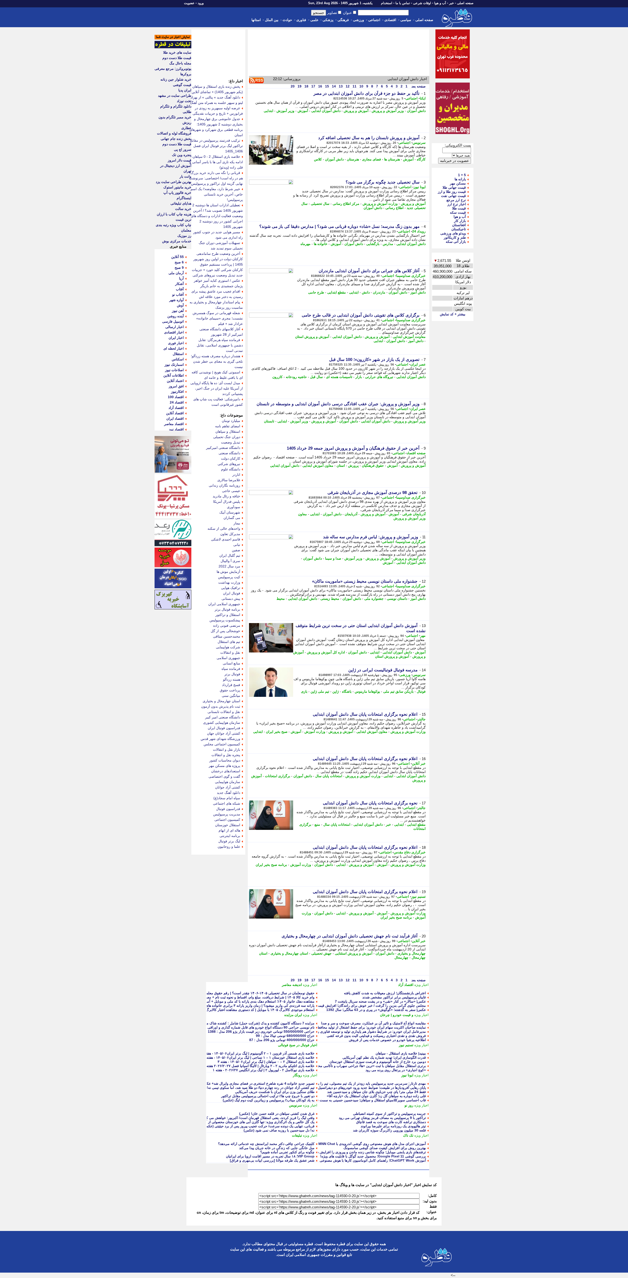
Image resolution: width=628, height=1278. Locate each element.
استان (341, 465)
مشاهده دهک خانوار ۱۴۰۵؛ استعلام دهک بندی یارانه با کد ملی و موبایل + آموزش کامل (252, 1001)
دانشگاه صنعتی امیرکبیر (223, 448)
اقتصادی (390, 20)
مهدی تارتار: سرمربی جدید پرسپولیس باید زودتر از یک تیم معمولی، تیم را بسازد (368, 1083)
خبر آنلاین (419, 763)
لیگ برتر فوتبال (229, 841)
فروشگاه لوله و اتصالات (174, 133)
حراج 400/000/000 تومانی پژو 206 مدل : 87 (281, 1040)
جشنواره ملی (374, 599)
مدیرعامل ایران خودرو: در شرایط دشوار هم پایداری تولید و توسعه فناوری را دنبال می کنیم (361, 1031)
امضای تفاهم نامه (227, 426)
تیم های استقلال (229, 642)
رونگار (297, 1075)
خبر (451, 3)
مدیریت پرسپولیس (226, 814)
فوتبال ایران (231, 593)
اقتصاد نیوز (176, 429)
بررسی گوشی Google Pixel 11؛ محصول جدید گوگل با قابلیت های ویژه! (373, 1156)
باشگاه (347, 691)
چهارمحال (401, 957)
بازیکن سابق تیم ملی (398, 691)
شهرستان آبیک (229, 512)
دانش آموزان (416, 111)
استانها (256, 20)
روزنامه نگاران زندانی (224, 485)
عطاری (186, 128)
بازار (358, 377)
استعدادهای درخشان (225, 771)
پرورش (353, 465)
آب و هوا (440, 3)
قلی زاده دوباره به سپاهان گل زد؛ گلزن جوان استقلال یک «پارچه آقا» (376, 1096)
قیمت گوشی (182, 85)
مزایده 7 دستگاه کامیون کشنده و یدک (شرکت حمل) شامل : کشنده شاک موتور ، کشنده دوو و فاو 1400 (239, 1023)
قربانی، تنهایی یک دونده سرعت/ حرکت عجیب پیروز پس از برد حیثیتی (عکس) (258, 1126)
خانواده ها (320, 244)
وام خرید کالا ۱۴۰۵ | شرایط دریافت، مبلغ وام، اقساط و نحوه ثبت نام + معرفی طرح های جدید (246, 997)
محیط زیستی (329, 599)
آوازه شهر (176, 300)
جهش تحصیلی (321, 953)
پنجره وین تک (181, 155)
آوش (180, 305)
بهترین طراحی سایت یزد (173, 182)
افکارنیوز (177, 391)
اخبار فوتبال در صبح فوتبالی (297, 1045)
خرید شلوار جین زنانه (175, 79)
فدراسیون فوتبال (228, 809)
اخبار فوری (176, 343)
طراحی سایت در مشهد (174, 96)
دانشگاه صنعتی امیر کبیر (222, 717)
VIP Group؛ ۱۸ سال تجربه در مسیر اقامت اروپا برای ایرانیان (270, 1156)
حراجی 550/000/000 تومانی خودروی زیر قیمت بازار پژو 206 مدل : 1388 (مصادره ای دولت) (247, 1031)
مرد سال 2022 (229, 566)
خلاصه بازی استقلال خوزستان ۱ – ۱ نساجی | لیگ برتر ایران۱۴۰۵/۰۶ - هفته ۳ (259, 1057)
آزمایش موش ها (228, 572)
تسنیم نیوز (418, 896)
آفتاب (180, 289)
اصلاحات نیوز (174, 370)
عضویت (189, 3)
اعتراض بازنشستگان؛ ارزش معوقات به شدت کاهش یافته (385, 993)
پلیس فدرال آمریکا (226, 502)
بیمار (237, 523)
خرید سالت (183, 209)
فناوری (301, 20)
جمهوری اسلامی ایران (224, 604)
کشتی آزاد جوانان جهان (223, 733)
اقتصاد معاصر (174, 424)
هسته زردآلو (231, 679)
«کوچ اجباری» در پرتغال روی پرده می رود (396, 1070)
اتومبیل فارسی (173, 321)
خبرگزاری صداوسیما (411, 276)
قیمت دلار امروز (179, 160)
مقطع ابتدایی (336, 292)
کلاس (318, 159)
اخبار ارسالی (174, 327)
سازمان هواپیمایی (227, 782)
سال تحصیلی (320, 204)
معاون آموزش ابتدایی (317, 465)
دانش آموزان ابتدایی (325, 111)
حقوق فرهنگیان (373, 465)
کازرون (277, 377)
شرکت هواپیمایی (228, 647)
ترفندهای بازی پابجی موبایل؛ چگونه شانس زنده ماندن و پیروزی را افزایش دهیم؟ (368, 1152)
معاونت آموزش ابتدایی (409, 337)
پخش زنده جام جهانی (176, 139)
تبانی (236, 545)
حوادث (287, 20)
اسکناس (178, 359)
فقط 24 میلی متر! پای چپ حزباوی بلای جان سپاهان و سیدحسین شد (376, 1092)
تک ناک (408, 1135)
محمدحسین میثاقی (226, 636)
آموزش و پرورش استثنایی (353, 953)
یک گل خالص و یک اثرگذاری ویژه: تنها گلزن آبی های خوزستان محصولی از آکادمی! (255, 1122)
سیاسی (405, 20)
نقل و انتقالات (230, 652)
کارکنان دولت (230, 458)
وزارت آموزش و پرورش (380, 204)
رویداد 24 (419, 231)
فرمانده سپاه (231, 669)
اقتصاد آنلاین (175, 413)
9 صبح (179, 268)
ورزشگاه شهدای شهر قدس (220, 739)
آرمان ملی (176, 273)
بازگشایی (372, 244)
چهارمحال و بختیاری (411, 953)
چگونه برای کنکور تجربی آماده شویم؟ (287, 1152)
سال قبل (316, 377)
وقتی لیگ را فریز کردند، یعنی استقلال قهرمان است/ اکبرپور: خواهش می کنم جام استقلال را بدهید (243, 1118)
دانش (366, 292)
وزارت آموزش (314, 732)
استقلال (178, 354)
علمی (314, 20)
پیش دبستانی (231, 599)
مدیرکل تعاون (230, 534)
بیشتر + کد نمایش (452, 314)
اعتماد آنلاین (175, 381)
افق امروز (176, 386)
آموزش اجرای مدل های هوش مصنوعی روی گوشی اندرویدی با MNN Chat (372, 1144)
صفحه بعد (418, 86)
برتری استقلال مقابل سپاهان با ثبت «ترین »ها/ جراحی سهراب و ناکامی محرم (370, 1066)
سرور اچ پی (182, 149)
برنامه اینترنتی (230, 836)
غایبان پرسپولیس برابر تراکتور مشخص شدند (394, 997)
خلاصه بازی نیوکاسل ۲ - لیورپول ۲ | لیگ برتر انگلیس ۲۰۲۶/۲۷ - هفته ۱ (263, 1070)
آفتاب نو (178, 294)
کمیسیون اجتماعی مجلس (222, 744)
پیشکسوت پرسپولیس (224, 620)
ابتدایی (268, 111)
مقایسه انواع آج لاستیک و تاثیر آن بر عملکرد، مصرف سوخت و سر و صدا (373, 1023)
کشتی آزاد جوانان (227, 787)
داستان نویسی (397, 599)
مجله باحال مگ (180, 63)
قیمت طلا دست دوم (176, 58)
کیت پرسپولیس (229, 577)
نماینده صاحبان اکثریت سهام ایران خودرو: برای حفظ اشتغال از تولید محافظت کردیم (365, 1027)
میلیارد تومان (231, 421)
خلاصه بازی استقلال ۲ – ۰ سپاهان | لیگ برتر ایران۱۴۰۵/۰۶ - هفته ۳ (266, 1062)
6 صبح (179, 262)
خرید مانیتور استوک (177, 187)
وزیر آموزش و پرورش (388, 111)
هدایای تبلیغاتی (180, 203)
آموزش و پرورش (356, 111)
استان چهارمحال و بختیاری (289, 953)
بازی (304, 691)
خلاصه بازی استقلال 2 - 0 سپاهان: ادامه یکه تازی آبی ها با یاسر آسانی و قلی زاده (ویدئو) (216, 162)
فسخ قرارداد (231, 685)
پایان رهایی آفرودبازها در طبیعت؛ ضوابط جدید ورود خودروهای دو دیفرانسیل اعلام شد (365, 1088)
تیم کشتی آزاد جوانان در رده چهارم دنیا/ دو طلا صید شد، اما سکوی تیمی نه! (260, 1088)
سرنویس (419, 143)
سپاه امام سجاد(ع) (226, 798)
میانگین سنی (231, 696)
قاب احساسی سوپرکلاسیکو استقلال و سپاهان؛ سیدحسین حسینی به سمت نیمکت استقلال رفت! (357, 1100)
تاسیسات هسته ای (339, 377)
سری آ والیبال (230, 561)
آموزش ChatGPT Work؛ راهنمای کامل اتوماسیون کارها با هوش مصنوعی (373, 1160)
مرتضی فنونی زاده (226, 625)
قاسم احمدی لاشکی (225, 539)
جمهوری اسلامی (228, 658)
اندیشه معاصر (292, 985)
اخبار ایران (176, 338)
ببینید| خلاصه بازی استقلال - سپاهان (401, 1053)
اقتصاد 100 (176, 397)
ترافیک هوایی (230, 588)
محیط (280, 599)
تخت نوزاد (184, 101)
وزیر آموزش (285, 111)
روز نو (409, 1105)
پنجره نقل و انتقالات (225, 755)
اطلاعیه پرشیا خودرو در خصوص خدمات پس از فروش (387, 1040)
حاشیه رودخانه (296, 377)
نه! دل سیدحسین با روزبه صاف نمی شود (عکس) (279, 1130)
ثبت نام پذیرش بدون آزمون (220, 706)
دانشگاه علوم (230, 469)
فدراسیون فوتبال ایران (224, 728)
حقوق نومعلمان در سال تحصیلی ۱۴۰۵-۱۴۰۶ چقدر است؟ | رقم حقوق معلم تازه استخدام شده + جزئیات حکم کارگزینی (229, 993)
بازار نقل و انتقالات (226, 749)
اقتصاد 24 (177, 402)
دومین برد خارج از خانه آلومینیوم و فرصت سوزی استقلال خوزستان (377, 1062)
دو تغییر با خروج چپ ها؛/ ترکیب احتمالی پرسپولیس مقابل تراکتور (267, 1096)
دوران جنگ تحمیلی (226, 437)
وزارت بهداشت (229, 582)
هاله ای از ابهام (229, 830)
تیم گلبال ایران (229, 555)
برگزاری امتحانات (277, 776)
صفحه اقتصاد (416, 453)
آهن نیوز (178, 311)
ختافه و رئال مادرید (226, 496)
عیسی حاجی (231, 491)
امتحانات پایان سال (328, 776)
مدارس (388, 244)
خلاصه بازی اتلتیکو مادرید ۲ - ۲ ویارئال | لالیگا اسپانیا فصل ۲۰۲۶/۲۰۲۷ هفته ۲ (259, 1066)
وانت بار (185, 176)
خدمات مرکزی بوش (176, 241)
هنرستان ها (392, 159)
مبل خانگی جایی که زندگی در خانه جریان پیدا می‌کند (276, 1148)
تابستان (269, 421)
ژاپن (335, 691)
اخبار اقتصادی (174, 332)
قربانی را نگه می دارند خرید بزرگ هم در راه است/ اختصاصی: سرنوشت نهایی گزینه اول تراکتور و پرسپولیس (216, 178)
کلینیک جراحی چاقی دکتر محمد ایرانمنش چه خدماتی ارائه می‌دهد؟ (266, 1144)
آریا (181, 278)
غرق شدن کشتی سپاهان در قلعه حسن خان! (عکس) (276, 1114)
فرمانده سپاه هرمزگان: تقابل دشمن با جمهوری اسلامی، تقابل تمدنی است (220, 345)
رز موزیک (184, 236)
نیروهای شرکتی (229, 464)
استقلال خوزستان (227, 825)
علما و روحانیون (229, 846)
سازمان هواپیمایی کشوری (221, 723)
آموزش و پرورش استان (312, 337)
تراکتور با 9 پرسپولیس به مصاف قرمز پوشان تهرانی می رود (382, 1118)
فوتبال (421, 691)
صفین (236, 550)
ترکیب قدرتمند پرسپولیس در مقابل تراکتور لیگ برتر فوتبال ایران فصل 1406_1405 (216, 145)
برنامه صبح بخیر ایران (271, 865)
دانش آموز (418, 292)
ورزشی (358, 20)
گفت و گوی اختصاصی (224, 776)
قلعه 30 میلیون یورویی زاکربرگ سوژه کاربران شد (389, 1130)
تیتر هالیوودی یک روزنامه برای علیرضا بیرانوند (393, 1126)
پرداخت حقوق (230, 690)
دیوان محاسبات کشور (224, 760)
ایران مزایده (293, 1015)
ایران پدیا (184, 90)
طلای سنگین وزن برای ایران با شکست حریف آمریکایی (274, 1092)
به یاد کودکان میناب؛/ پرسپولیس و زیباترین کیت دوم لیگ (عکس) (268, 1100)
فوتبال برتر (232, 674)
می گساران (231, 518)
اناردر (236, 475)
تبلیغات (297, 1135)
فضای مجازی (371, 159)
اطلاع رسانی (394, 208)
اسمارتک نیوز (174, 365)
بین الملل (271, 20)
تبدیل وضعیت (230, 442)
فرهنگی (343, 20)
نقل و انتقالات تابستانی (224, 712)
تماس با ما (402, 3)
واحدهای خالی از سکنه (224, 528)
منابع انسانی (231, 663)
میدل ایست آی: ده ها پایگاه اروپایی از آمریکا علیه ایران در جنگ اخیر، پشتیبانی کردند (216, 388)
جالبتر (422, 719)
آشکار (179, 284)
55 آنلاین (177, 257)
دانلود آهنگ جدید (228, 793)
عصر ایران (418, 364)
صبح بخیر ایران (277, 732)
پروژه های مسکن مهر (224, 766)
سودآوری (233, 507)
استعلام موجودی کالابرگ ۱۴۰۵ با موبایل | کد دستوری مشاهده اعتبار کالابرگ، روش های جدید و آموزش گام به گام (233, 1010)
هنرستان (353, 159)
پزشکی (328, 20)
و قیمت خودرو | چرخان (396, 1015)
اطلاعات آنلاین (173, 375)
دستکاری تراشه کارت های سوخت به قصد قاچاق (391, 1122)
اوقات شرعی (422, 3)
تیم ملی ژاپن (320, 691)
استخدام (386, 3)
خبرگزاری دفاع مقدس (410, 852)
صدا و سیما (333, 558)
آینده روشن (175, 316)
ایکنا (423, 98)
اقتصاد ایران (175, 418)
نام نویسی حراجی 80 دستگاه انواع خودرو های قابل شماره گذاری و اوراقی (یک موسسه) (250, 1027)
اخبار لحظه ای (173, 348)
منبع (317, 824)
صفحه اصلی (465, 3)
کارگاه (421, 159)
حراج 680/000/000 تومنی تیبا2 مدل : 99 (285, 1036)
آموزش (303, 111)
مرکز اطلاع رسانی (346, 204)
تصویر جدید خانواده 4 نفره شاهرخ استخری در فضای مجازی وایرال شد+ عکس (258, 1083)
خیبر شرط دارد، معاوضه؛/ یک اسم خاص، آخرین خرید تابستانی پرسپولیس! (217, 194)
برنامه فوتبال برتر (227, 609)
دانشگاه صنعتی (229, 453)
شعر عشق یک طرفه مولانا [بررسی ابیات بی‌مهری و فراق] (272, 1160)
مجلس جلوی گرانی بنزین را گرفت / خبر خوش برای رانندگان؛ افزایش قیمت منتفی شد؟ (362, 1006)
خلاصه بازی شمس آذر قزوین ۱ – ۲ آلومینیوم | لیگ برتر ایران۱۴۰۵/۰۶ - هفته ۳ (258, 1053)
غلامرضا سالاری (228, 480)
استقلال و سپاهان (227, 431)
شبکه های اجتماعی (226, 803)
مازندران (379, 292)
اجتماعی (374, 20)
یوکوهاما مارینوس (367, 691)
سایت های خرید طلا (177, 52)
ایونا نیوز (420, 187)
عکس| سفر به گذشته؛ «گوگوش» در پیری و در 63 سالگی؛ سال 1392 (376, 1010)
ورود (201, 3)
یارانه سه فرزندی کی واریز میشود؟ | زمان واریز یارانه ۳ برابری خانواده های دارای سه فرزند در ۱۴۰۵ (241, 1006)
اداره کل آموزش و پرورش (326, 652)
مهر (423, 636)
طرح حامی (316, 292)
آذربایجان (351, 514)
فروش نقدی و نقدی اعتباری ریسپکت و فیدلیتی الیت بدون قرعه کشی (376, 1036)
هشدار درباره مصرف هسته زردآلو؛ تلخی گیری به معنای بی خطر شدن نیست (217, 361)
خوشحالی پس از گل (225, 631)
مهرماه (306, 244)
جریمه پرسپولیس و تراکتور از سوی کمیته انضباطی (389, 1114)
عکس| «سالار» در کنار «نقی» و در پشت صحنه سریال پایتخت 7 (380, 1001)
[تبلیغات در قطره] (173, 47)
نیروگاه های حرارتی (379, 377)
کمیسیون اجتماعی (227, 820)
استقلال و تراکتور (227, 615)
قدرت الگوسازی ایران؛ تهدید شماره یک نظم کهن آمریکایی (384, 1057)
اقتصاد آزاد (405, 985)
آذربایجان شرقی (414, 514)
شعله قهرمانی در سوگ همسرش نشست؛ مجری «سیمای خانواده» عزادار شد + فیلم (218, 318)
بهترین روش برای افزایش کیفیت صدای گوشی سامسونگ (384, 1148)
